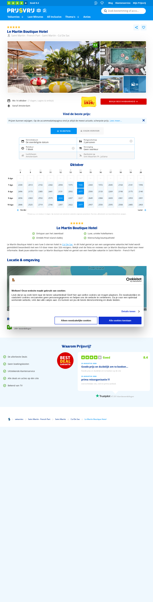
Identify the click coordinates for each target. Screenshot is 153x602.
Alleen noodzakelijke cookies (76, 320)
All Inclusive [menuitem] (54, 16)
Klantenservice (122, 2)
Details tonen (128, 311)
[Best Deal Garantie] (65, 360)
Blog (110, 2)
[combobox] (123, 11)
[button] (22, 16)
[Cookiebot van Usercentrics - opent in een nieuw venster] (128, 280)
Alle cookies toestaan (120, 320)
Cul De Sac (64, 35)
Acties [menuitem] (87, 16)
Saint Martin (49, 35)
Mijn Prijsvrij (139, 2)
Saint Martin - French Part (25, 35)
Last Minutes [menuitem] (35, 16)
